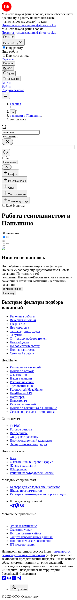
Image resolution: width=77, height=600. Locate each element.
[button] (6, 82)
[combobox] (21, 132)
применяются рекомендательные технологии (36, 553)
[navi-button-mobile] (6, 95)
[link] (9, 73)
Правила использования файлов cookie (29, 32)
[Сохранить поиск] (6, 152)
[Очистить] (7, 141)
